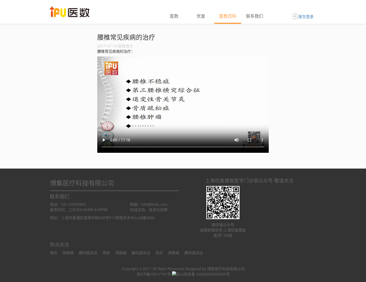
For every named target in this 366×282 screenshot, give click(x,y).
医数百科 (227, 16)
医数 (174, 16)
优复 (201, 16)
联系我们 (254, 16)
